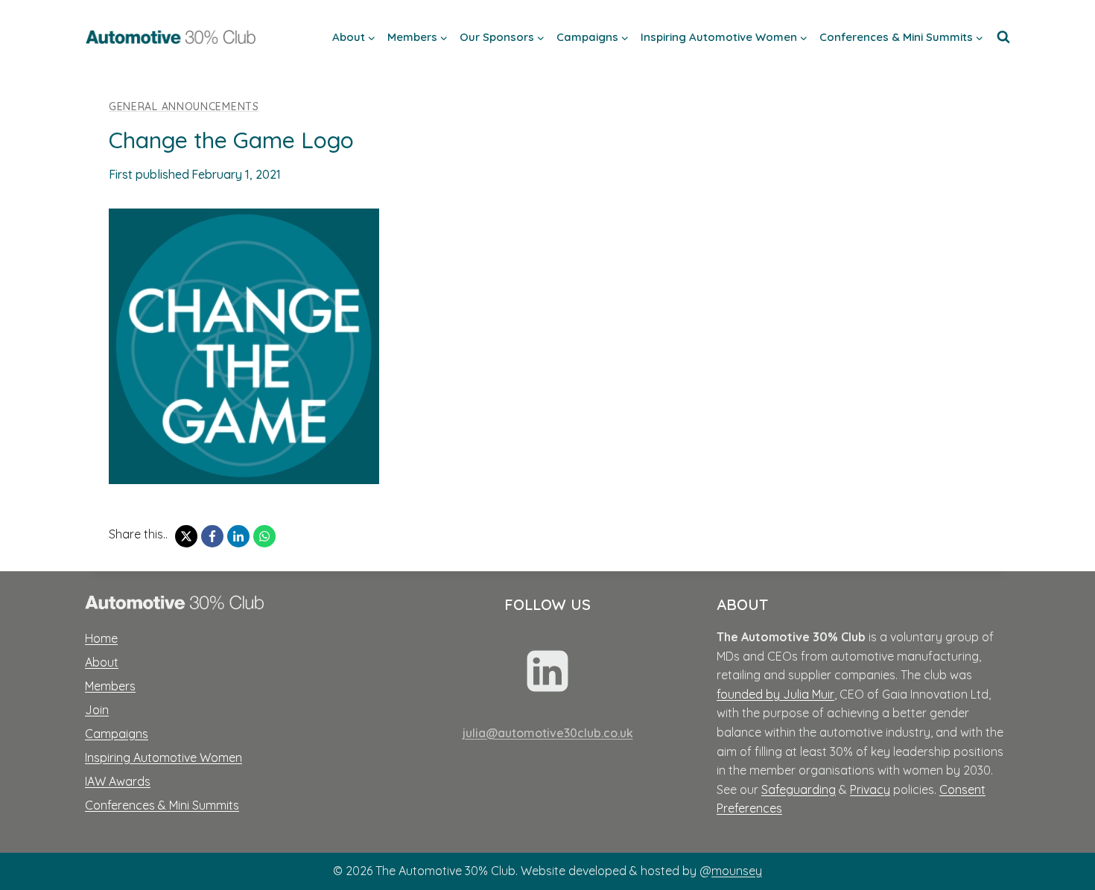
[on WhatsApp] (264, 536)
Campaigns (116, 733)
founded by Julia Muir (775, 694)
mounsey (736, 870)
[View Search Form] (1003, 37)
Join (97, 709)
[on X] (186, 536)
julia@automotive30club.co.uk (548, 732)
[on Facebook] (212, 536)
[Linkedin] (547, 671)
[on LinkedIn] (238, 536)
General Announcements (184, 106)
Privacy (870, 789)
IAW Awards (117, 781)
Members (110, 685)
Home (101, 638)
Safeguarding (798, 789)
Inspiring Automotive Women (163, 757)
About (101, 662)
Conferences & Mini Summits (162, 805)
